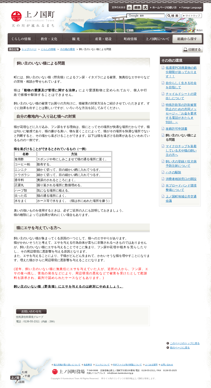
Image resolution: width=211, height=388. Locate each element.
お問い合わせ (167, 364)
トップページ (29, 49)
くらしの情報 (48, 49)
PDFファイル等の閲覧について (127, 364)
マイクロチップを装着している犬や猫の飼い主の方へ (181, 150)
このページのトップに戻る (185, 343)
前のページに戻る (180, 347)
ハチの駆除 (173, 172)
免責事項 (88, 364)
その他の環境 (67, 49)
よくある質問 (151, 364)
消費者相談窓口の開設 (181, 179)
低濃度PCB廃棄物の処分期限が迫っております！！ (181, 72)
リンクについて (102, 364)
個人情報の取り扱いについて (67, 364)
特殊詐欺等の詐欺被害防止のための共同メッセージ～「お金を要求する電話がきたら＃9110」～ (181, 113)
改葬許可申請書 (176, 128)
